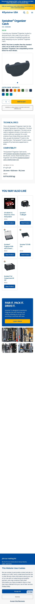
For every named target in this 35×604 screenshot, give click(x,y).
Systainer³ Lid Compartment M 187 (9, 278)
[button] (32, 13)
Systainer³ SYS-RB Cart (25, 245)
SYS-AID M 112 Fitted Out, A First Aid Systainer (9, 215)
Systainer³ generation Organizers (16, 154)
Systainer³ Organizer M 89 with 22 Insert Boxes (8, 246)
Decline (17, 597)
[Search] (24, 13)
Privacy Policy (6, 586)
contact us (17, 108)
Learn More (17, 321)
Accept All (17, 591)
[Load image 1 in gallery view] (17, 82)
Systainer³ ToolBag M (23, 214)
